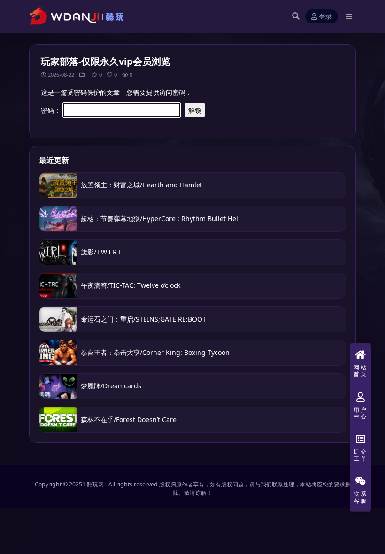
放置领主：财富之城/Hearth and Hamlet (141, 184)
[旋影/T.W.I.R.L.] (58, 252)
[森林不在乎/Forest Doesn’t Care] (58, 419)
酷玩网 (95, 484)
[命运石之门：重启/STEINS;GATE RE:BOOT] (58, 319)
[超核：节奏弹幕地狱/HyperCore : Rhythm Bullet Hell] (58, 218)
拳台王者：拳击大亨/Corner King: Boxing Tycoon (155, 352)
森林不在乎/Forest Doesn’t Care (129, 419)
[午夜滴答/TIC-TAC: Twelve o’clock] (58, 285)
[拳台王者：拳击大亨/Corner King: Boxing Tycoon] (58, 352)
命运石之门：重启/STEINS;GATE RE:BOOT (143, 319)
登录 (325, 16)
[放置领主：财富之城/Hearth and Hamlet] (58, 185)
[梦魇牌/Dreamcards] (58, 386)
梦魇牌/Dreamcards (111, 385)
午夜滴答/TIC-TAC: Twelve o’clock (130, 285)
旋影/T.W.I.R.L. (103, 251)
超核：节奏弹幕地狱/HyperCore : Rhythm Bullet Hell (160, 218)
